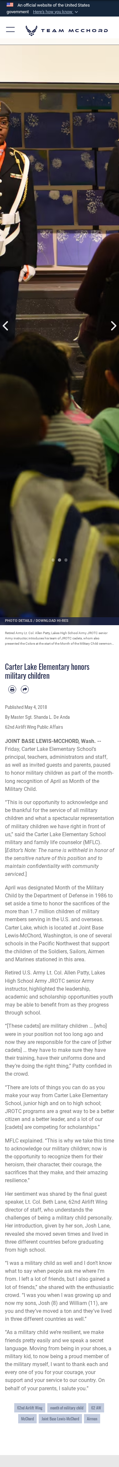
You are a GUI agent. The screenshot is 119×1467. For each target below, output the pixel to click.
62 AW (96, 1407)
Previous (6, 326)
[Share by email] (25, 689)
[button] (56, 12)
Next (113, 326)
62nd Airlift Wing (29, 1407)
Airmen (92, 1418)
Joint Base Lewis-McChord (60, 1418)
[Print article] (12, 689)
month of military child (66, 1407)
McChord (27, 1418)
